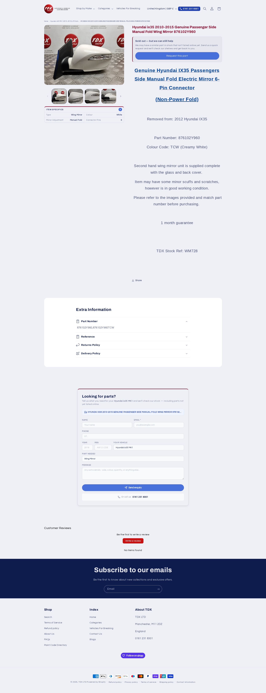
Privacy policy (131, 682)
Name (85, 420)
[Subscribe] (158, 589)
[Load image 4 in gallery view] (108, 96)
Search (48, 617)
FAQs (47, 639)
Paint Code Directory (55, 645)
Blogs (93, 639)
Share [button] (138, 280)
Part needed (88, 454)
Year (84, 443)
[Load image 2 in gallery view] (75, 96)
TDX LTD (82, 682)
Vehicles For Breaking (101, 628)
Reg (97, 443)
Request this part (177, 56)
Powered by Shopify (96, 682)
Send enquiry (135, 487)
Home (46, 21)
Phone (85, 431)
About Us (49, 634)
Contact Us (96, 634)
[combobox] (148, 447)
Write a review (133, 541)
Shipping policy (166, 682)
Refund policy (51, 628)
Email (137, 420)
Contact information (186, 682)
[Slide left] (47, 96)
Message (86, 465)
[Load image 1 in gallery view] (59, 96)
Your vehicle (120, 443)
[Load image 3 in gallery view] (92, 96)
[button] (85, 8)
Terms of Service (53, 623)
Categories (96, 623)
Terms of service (148, 682)
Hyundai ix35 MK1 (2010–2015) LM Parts (64, 21)
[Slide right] (120, 96)
